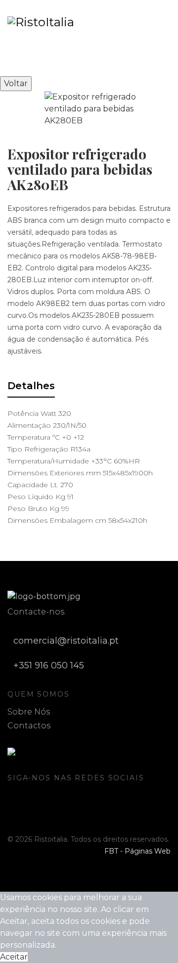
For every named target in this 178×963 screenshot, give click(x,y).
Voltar (16, 83)
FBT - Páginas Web (137, 851)
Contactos (28, 725)
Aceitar (14, 957)
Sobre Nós (28, 711)
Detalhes (31, 386)
